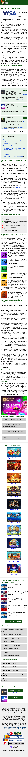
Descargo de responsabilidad (8, 727)
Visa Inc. (20, 11)
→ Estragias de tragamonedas (10, 655)
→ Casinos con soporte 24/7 (10, 649)
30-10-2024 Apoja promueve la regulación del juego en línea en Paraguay (17, 600)
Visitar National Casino (15, 690)
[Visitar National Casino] (3, 94)
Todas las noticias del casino (14, 621)
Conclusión (6, 154)
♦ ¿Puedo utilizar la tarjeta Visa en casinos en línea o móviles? (12, 425)
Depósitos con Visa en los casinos (12, 146)
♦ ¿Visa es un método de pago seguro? (13, 438)
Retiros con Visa (7, 152)
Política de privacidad (21, 727)
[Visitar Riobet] (3, 121)
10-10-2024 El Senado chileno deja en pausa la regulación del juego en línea (18, 607)
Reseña (25, 94)
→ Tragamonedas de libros (9, 667)
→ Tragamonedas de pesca (10, 663)
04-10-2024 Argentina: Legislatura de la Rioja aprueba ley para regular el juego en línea (18, 614)
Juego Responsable (19, 728)
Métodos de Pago (13, 6)
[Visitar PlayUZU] (3, 108)
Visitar (25, 90)
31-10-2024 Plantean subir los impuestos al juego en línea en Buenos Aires (16, 586)
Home (4, 6)
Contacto (14, 730)
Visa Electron (20, 187)
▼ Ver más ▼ (5, 98)
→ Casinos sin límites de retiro (10, 638)
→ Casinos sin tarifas (8, 642)
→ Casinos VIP (6, 652)
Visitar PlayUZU (15, 697)
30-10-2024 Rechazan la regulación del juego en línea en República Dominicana (18, 593)
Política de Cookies (8, 728)
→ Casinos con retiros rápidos (10, 645)
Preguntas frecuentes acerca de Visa (13, 156)
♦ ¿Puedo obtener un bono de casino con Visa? (13, 432)
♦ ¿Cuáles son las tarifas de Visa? (12, 419)
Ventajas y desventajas (9, 143)
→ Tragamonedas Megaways (10, 670)
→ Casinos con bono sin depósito (11, 635)
